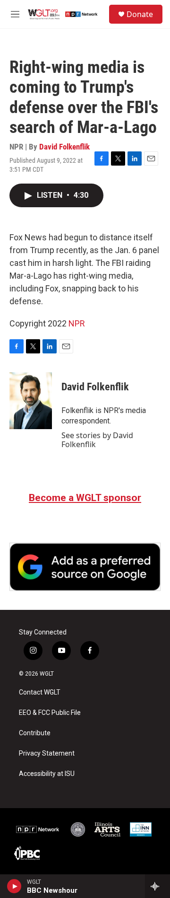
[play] (14, 886)
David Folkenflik (64, 146)
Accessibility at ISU (47, 773)
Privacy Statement (47, 753)
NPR (76, 323)
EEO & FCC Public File (50, 712)
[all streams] (157, 886)
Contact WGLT (39, 692)
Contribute (35, 733)
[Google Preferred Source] (85, 566)
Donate (140, 14)
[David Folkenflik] (30, 400)
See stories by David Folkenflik (97, 439)
